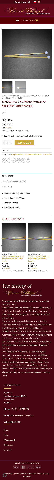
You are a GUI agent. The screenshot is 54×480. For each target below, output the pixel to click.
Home (5, 96)
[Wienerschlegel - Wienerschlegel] (27, 10)
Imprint (23, 463)
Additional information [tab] (14, 181)
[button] (29, 2)
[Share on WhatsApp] (4, 160)
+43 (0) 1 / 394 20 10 (20, 409)
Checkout (8, 445)
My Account (9, 440)
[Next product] (4, 114)
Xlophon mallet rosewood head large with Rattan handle (38, 258)
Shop (6, 435)
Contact (7, 449)
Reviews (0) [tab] (7, 187)
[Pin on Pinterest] (23, 160)
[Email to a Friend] (18, 160)
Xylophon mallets (19, 96)
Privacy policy (33, 463)
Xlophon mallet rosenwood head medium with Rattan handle (13, 258)
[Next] (47, 54)
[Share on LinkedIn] (28, 160)
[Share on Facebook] (9, 160)
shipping (8, 127)
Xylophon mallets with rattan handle (38, 154)
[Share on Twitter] (14, 160)
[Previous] (6, 54)
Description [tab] (8, 176)
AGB (17, 463)
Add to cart (24, 143)
